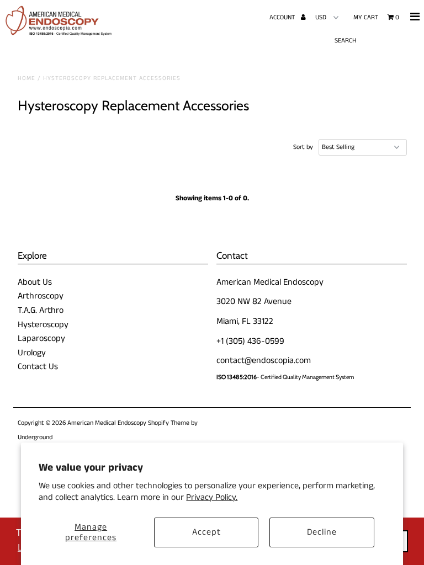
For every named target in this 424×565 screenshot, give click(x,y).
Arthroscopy (40, 296)
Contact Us (38, 366)
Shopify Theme (168, 423)
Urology (32, 353)
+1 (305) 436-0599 (250, 341)
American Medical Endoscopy (106, 423)
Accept (206, 532)
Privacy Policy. (211, 497)
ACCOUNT (282, 17)
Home (26, 78)
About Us (35, 282)
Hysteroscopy (43, 324)
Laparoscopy (41, 338)
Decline (322, 532)
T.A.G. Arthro (40, 310)
